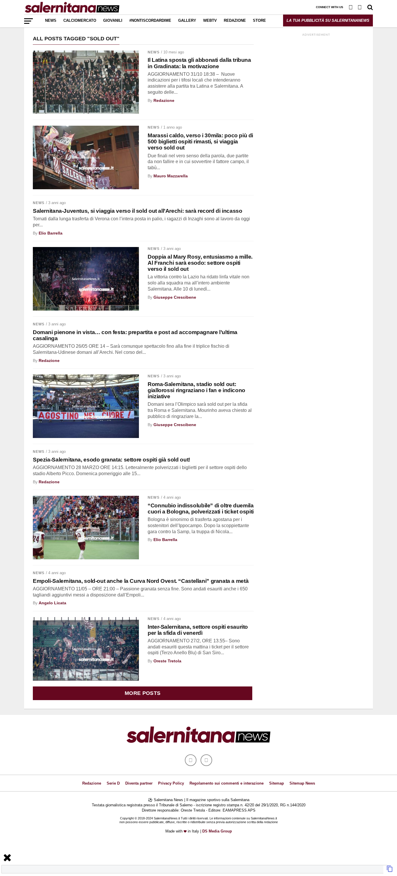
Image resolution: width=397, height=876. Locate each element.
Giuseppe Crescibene (174, 297)
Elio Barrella (50, 233)
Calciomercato (79, 20)
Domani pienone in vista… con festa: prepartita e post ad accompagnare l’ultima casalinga (135, 335)
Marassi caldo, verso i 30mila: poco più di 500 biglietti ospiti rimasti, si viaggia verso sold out (200, 141)
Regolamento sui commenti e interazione (226, 783)
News (50, 20)
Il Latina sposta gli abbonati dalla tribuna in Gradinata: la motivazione (199, 63)
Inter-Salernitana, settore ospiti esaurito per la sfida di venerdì (198, 630)
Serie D (113, 783)
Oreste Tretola (167, 661)
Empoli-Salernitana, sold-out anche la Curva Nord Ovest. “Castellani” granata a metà (140, 581)
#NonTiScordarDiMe (150, 20)
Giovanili (112, 20)
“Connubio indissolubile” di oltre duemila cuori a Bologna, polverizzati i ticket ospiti (201, 508)
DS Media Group (217, 831)
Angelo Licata (52, 603)
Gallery (187, 20)
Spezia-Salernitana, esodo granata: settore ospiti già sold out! (111, 460)
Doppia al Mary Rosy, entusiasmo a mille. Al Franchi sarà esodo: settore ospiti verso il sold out (200, 263)
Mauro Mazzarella (170, 176)
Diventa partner (139, 783)
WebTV (210, 20)
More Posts (143, 693)
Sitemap (276, 783)
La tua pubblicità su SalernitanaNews (328, 20)
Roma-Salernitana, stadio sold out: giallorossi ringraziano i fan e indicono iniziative (196, 390)
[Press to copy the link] (389, 870)
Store (259, 20)
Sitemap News (302, 783)
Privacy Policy (171, 783)
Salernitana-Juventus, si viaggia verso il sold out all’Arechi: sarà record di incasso (137, 211)
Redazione (235, 20)
